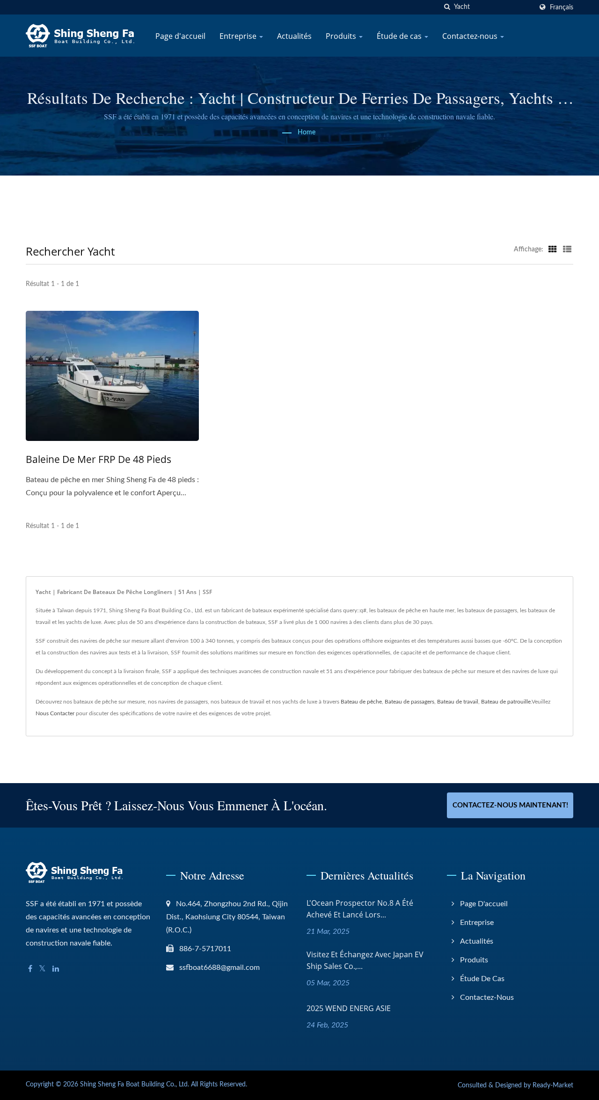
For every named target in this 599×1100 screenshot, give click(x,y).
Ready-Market (553, 1085)
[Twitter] (42, 969)
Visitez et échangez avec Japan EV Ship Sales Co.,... (365, 960)
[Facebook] (30, 969)
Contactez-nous (470, 36)
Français (561, 7)
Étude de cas (400, 36)
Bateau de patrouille (506, 701)
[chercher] (447, 7)
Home (306, 132)
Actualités (294, 36)
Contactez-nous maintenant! (510, 805)
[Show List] (567, 249)
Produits (342, 36)
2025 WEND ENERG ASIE (349, 1008)
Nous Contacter (55, 713)
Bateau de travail (457, 701)
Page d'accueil (180, 36)
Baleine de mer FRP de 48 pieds (98, 459)
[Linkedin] (55, 969)
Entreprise (238, 36)
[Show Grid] (553, 249)
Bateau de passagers (409, 701)
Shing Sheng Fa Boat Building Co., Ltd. (134, 1084)
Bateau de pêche (361, 701)
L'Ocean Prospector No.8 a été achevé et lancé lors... (360, 909)
